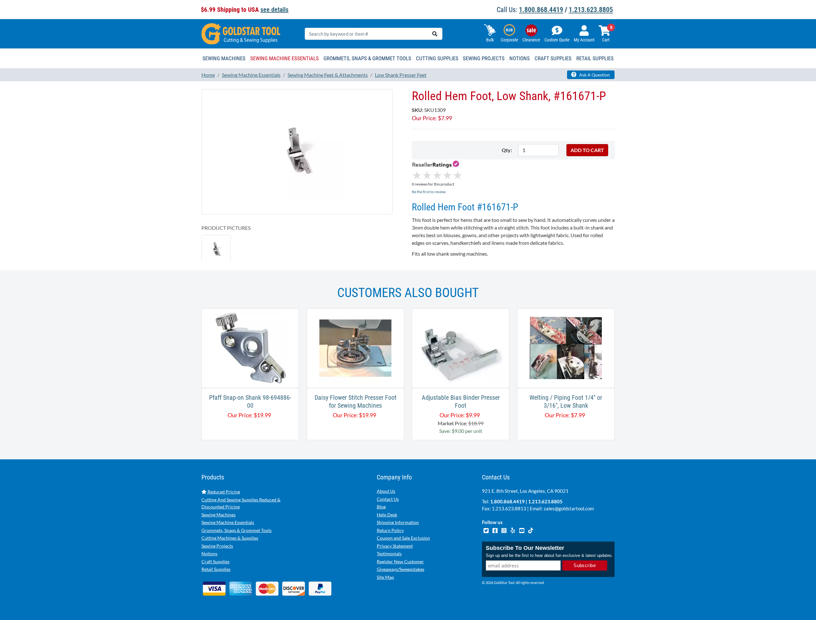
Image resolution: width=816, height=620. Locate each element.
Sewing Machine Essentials (227, 522)
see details (274, 9)
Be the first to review (429, 191)
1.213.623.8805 (591, 10)
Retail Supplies (215, 569)
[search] (434, 34)
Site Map (385, 577)
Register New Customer (400, 561)
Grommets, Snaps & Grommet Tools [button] (367, 58)
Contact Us (388, 499)
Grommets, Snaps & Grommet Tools (236, 530)
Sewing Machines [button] (223, 58)
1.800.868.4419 (541, 10)
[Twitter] (486, 530)
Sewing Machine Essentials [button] (284, 58)
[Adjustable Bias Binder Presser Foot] (460, 347)
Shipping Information (398, 522)
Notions (209, 553)
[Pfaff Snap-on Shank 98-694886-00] (250, 347)
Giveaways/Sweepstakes (400, 569)
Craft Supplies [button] (553, 58)
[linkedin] (513, 530)
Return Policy (390, 530)
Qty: (507, 150)
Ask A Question (594, 74)
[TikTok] (531, 530)
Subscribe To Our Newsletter (525, 548)
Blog (381, 506)
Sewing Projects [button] (484, 58)
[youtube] (522, 530)
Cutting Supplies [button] (437, 58)
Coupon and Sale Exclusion (403, 538)
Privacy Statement (395, 546)
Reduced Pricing (223, 491)
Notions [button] (519, 58)
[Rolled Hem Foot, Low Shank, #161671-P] (297, 152)
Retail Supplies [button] (595, 58)
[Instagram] (504, 530)
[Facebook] (495, 530)
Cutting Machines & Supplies (229, 538)
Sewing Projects (217, 546)
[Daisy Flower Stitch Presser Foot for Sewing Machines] (355, 347)
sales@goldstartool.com (569, 508)
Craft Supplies (215, 561)
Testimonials (389, 553)
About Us (386, 491)
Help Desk (387, 514)
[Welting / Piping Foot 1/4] (566, 347)
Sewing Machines (218, 514)
